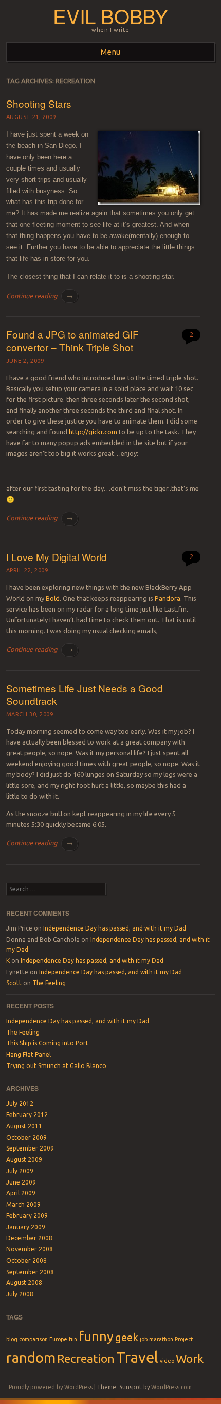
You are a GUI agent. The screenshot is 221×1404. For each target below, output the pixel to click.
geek (126, 1337)
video (167, 1361)
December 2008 (29, 1237)
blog (11, 1339)
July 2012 (19, 1103)
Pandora (167, 598)
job (144, 1339)
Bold (53, 598)
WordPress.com (171, 1387)
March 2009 (23, 1204)
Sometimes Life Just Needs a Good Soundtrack (84, 694)
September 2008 (30, 1271)
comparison (33, 1339)
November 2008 (29, 1249)
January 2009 (25, 1227)
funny (96, 1336)
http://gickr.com (93, 431)
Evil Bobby (110, 16)
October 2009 (26, 1137)
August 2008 (24, 1282)
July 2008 (19, 1294)
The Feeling (49, 982)
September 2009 (30, 1148)
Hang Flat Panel (28, 1054)
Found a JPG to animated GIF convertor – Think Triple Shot (72, 340)
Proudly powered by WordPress (51, 1387)
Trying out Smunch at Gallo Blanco (56, 1065)
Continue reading (39, 295)
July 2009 (19, 1171)
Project (184, 1339)
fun (73, 1339)
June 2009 (21, 1182)
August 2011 (24, 1126)
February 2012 (27, 1114)
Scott (14, 982)
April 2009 (20, 1193)
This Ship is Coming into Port (47, 1043)
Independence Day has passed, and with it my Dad (114, 928)
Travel (137, 1357)
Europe (58, 1339)
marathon (161, 1339)
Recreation (86, 1358)
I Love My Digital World (56, 557)
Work (190, 1358)
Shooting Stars (38, 103)
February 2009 (27, 1215)
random (31, 1357)
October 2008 (26, 1260)
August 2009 (24, 1159)
